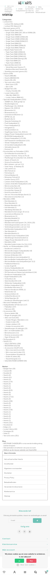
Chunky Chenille (13, 91)
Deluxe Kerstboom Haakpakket (18, 270)
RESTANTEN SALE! (12, 346)
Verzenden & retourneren (13, 487)
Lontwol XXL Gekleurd (14, 24)
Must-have (12, 84)
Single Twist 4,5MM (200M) (17, 39)
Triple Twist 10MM (13, 63)
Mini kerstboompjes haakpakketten (18, 251)
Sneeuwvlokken (11, 130)
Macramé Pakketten (12, 302)
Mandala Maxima (12, 233)
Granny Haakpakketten (14, 268)
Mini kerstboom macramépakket (17, 257)
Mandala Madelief (12, 218)
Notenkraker (10, 292)
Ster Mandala (11, 231)
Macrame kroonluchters (14, 197)
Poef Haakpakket (12, 123)
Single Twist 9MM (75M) (15, 48)
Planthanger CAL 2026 (14, 106)
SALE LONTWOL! (13, 344)
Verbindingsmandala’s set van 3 (17, 227)
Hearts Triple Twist (13, 50)
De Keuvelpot (9, 339)
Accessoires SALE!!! (14, 348)
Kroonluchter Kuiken (13, 188)
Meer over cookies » (27, 565)
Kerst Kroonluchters (13, 192)
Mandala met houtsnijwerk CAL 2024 (20, 223)
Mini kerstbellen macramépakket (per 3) (20, 261)
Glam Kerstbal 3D (13, 281)
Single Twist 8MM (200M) (16, 45)
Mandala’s (9, 199)
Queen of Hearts (12, 160)
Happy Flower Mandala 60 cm (16, 240)
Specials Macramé (13, 65)
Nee (31, 561)
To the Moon (10, 279)
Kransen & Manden (13, 255)
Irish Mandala (11, 207)
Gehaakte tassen (12, 147)
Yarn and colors (12, 82)
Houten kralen (12, 322)
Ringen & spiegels (13, 315)
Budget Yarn (11, 89)
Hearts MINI (10, 76)
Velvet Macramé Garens (15, 67)
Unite (6, 433)
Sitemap (7, 496)
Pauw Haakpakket (12, 125)
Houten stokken (13, 324)
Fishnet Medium (11, 175)
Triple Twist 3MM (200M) (16, 54)
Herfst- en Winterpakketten (15, 246)
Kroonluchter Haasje (13, 190)
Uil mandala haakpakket (15, 145)
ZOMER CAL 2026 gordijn (15, 102)
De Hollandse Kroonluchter (15, 153)
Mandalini (10, 242)
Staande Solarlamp (13, 121)
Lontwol (7, 22)
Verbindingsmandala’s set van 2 (17, 225)
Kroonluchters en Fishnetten (16, 151)
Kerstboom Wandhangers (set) (17, 300)
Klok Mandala (11, 201)
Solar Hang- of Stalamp (14, 166)
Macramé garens (11, 28)
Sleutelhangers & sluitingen (16, 328)
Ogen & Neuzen (12, 337)
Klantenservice (9, 491)
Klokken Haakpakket (14, 285)
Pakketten (10, 307)
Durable (7, 373)
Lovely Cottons (11, 93)
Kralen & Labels (13, 356)
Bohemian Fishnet (12, 177)
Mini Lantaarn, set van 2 (14, 164)
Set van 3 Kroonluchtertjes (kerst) (18, 194)
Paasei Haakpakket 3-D (15, 138)
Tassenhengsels (13, 359)
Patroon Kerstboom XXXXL (15, 290)
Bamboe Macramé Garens (16, 69)
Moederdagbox (11, 104)
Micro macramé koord (15, 350)
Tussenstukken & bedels (15, 354)
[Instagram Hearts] (24, 532)
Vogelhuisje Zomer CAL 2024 (16, 132)
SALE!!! (7, 341)
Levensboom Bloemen (14, 115)
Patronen (10, 309)
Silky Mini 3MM (12, 95)
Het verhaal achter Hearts (13, 459)
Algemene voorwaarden (13, 468)
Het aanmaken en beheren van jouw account (19, 448)
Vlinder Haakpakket (14, 143)
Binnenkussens (12, 333)
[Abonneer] (37, 520)
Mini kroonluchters (12, 186)
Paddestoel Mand (12, 264)
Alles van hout (12, 318)
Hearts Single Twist (14, 30)
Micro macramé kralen (15, 352)
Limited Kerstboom (12, 296)
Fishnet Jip (9, 173)
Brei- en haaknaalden (14, 330)
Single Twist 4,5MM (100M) (17, 37)
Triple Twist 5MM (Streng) (16, 58)
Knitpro (7, 427)
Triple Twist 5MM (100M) (16, 56)
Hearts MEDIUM (12, 78)
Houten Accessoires (14, 326)
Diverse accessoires (13, 335)
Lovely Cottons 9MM (14, 97)
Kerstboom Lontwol (13, 248)
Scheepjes (8, 431)
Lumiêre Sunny (12, 179)
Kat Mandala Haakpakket (16, 229)
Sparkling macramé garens (16, 71)
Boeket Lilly (10, 119)
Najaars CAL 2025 (12, 108)
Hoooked (7, 425)
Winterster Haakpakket (15, 283)
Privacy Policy (9, 478)
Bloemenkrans (11, 112)
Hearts (7, 375)
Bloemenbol (10, 110)
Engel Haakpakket (13, 276)
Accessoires (9, 311)
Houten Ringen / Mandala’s (17, 320)
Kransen (9, 149)
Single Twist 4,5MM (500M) (17, 41)
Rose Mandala (11, 203)
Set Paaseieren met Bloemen (17, 140)
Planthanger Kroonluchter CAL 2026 (19, 158)
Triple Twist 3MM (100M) (15, 52)
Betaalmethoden (10, 482)
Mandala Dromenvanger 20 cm (17, 212)
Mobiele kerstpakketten (14, 253)
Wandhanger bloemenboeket (16, 238)
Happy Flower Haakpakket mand (18, 134)
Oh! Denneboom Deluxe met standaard (21, 272)
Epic (9, 86)
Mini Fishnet (10, 171)
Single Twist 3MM (13, 35)
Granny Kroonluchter (13, 162)
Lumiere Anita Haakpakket (16, 182)
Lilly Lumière (10, 169)
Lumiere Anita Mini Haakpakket (18, 184)
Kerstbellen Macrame (13, 287)
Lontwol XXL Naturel (13, 26)
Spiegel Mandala (12, 220)
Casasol (7, 371)
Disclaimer (8, 473)
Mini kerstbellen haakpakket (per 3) (18, 259)
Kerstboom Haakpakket (15, 274)
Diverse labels (11, 313)
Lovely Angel (10, 266)
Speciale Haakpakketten (14, 99)
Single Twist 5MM (13, 43)
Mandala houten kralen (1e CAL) (18, 244)
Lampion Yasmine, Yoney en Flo (17, 156)
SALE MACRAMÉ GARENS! (16, 361)
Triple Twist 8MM (13, 61)
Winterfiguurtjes (11, 298)
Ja (19, 561)
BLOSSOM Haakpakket (14, 136)
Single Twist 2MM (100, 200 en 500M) (20, 33)
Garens (8, 73)
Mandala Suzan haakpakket (17, 236)
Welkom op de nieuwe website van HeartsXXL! (20, 450)
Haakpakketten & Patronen (15, 305)
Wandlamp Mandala (13, 210)
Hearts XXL (10, 80)
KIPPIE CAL (10, 117)
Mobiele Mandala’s (12, 205)
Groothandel (8, 464)
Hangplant (9, 128)
